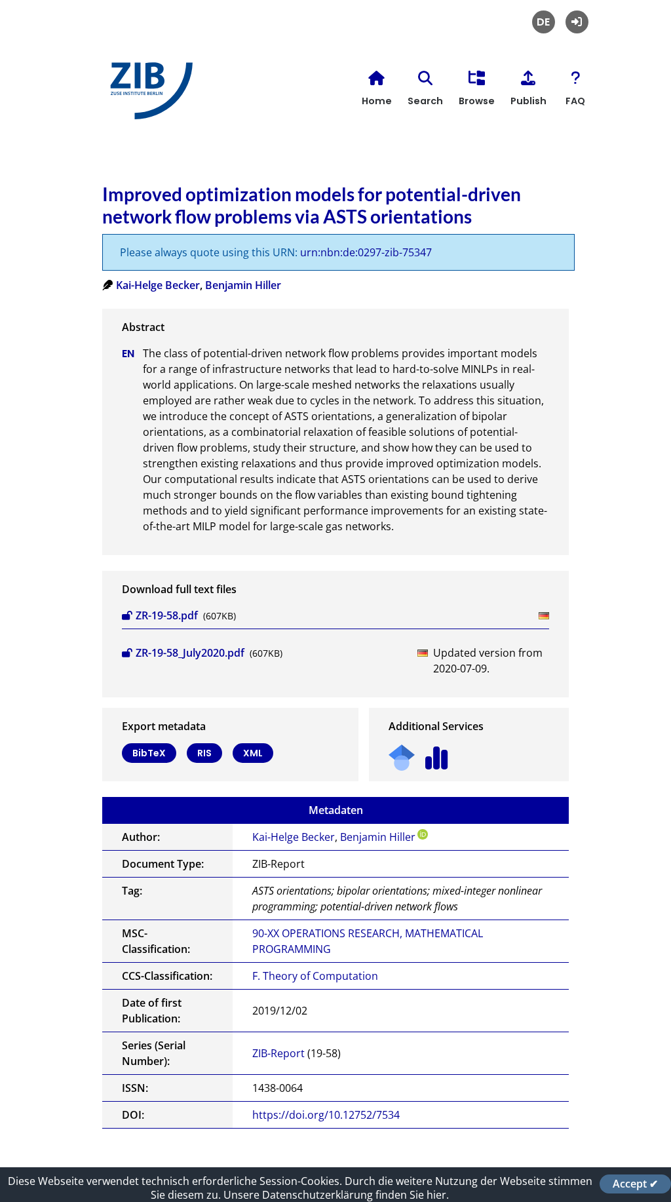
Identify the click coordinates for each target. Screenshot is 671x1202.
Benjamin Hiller (243, 285)
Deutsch (543, 21)
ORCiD (422, 834)
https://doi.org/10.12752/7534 (326, 1115)
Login (577, 21)
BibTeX (149, 753)
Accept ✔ (635, 1183)
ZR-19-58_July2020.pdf (190, 653)
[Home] (148, 96)
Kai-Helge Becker (158, 285)
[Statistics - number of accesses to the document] (436, 753)
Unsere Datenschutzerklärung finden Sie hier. (336, 1195)
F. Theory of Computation (315, 976)
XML (253, 753)
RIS (204, 753)
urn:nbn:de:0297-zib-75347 (366, 252)
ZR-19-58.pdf (167, 615)
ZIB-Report (278, 1053)
